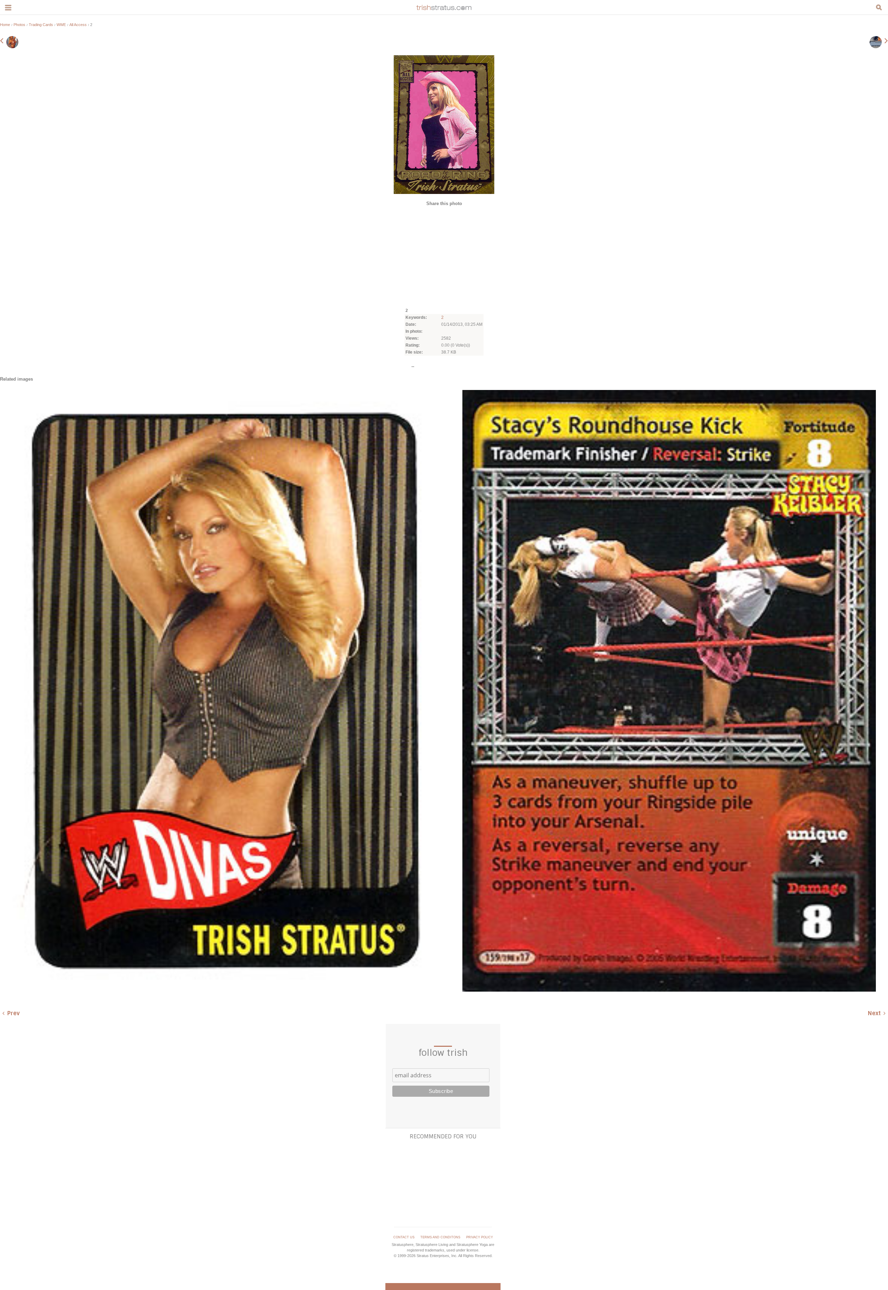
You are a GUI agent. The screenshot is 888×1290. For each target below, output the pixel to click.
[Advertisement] (444, 256)
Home (5, 25)
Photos (19, 25)
